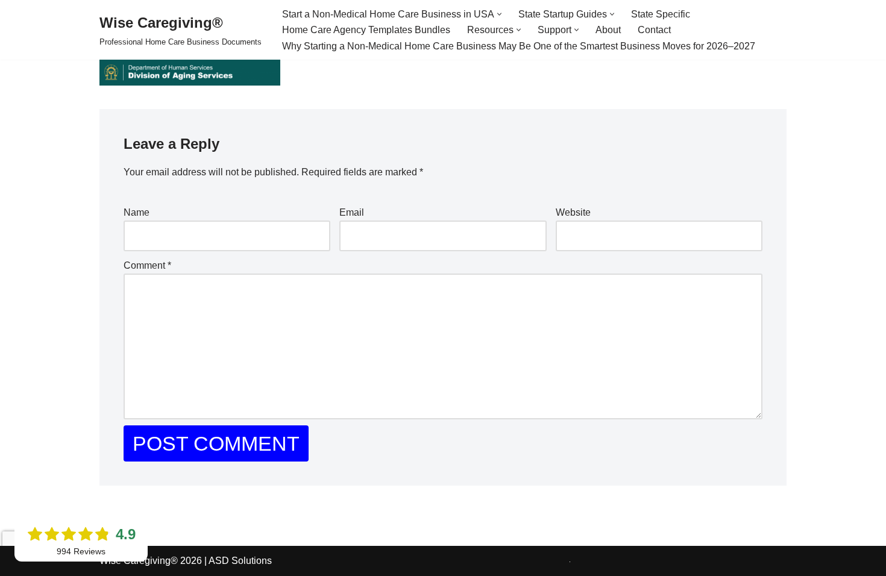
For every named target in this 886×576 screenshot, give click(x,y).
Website (573, 212)
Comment (147, 265)
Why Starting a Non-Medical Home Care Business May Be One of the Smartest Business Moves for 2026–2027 (518, 46)
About (608, 30)
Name (136, 212)
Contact (654, 30)
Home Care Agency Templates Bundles (366, 30)
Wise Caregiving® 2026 (150, 561)
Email (351, 212)
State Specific (660, 14)
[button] (499, 14)
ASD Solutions (240, 561)
